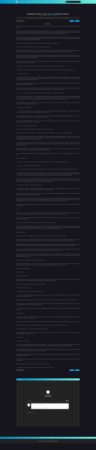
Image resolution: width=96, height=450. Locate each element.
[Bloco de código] (43, 408)
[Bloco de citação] (41, 408)
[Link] (45, 408)
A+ (46, 23)
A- (49, 23)
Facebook (48, 437)
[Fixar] (37, 408)
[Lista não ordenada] (40, 408)
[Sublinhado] (35, 408)
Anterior (72, 370)
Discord (43, 437)
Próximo (77, 370)
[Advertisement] (48, 9)
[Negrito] (32, 408)
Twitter (53, 437)
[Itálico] (34, 408)
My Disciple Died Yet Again (51, 15)
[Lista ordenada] (38, 408)
